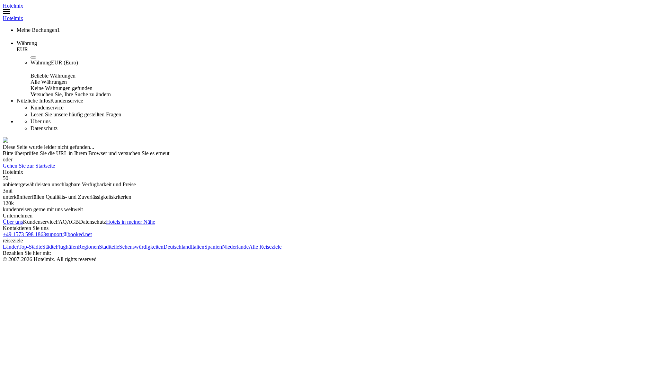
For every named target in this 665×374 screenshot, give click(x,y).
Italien (197, 247)
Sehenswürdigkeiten (141, 247)
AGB (73, 222)
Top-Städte (30, 247)
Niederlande (235, 247)
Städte (49, 247)
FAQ (61, 222)
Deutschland (177, 247)
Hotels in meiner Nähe (130, 222)
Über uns (13, 222)
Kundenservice (39, 222)
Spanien (213, 247)
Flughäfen (67, 247)
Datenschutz (92, 222)
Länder (10, 247)
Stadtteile (109, 247)
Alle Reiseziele (265, 247)
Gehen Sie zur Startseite (29, 166)
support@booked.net (69, 234)
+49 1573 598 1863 (24, 234)
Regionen (88, 247)
